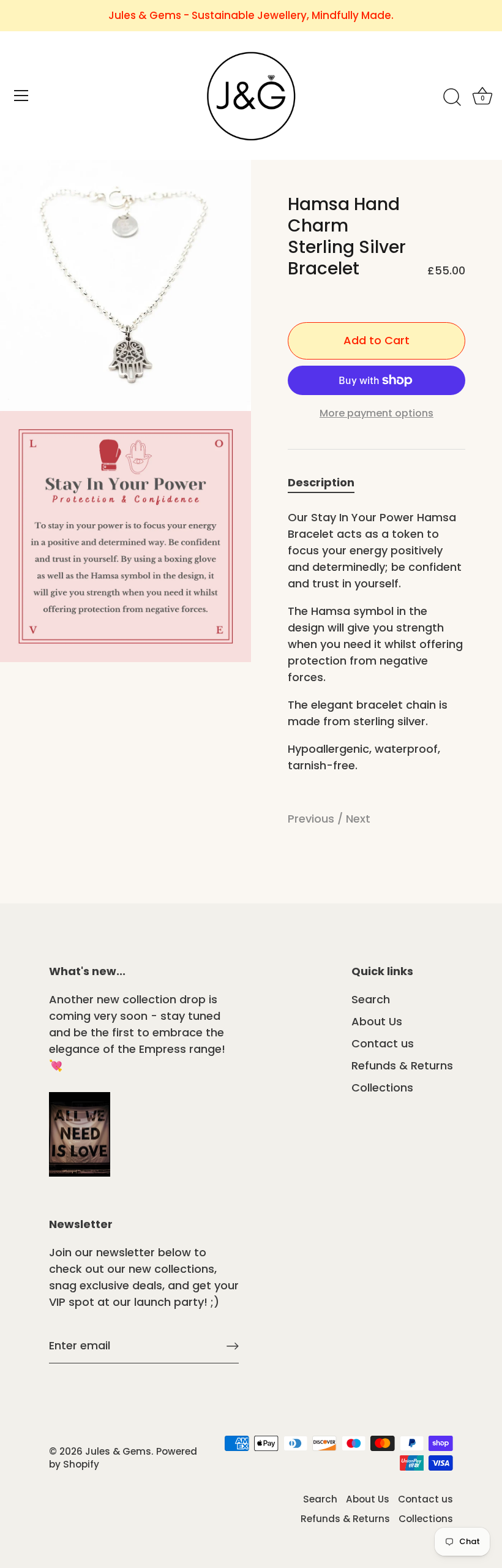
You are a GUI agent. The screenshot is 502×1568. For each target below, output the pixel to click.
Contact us (382, 1043)
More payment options (376, 413)
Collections (382, 1087)
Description (321, 482)
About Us (376, 1021)
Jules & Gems (118, 1451)
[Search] (451, 97)
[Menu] (21, 95)
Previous (312, 818)
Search (370, 999)
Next (358, 818)
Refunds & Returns (402, 1065)
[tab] (327, 482)
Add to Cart (376, 340)
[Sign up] (233, 1346)
